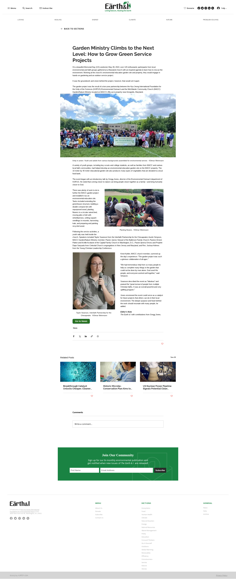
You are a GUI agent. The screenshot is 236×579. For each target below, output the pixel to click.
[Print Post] (98, 336)
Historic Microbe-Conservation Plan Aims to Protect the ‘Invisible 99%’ (117, 387)
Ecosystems (146, 508)
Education (145, 537)
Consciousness (147, 559)
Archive (206, 514)
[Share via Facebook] (74, 336)
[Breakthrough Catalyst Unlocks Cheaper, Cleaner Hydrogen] (78, 372)
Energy (144, 524)
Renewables (146, 553)
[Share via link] (92, 336)
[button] (14, 8)
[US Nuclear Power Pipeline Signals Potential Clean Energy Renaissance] (158, 372)
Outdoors (145, 546)
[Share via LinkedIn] (86, 336)
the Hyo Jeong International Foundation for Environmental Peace (24, 511)
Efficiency (145, 556)
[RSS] (212, 8)
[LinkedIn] (209, 8)
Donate (98, 511)
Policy (144, 534)
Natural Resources (148, 527)
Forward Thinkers (148, 540)
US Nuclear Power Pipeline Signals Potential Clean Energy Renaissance (157, 387)
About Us (98, 508)
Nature (144, 566)
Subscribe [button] (98, 514)
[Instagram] (205, 8)
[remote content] (94, 321)
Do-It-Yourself (147, 543)
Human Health (147, 514)
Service (144, 562)
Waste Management (149, 530)
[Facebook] (199, 8)
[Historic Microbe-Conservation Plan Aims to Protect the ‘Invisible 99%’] (118, 372)
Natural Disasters (148, 521)
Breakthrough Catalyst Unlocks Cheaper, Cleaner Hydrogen (77, 387)
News (75, 328)
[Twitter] (202, 8)
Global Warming (147, 550)
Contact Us (99, 518)
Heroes (144, 569)
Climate (144, 518)
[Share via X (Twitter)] (80, 336)
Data (205, 511)
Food (143, 511)
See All (173, 357)
